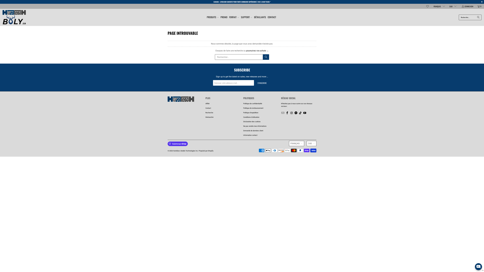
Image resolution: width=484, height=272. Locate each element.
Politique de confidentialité (252, 104)
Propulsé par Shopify (206, 151)
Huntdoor (176, 151)
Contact (208, 108)
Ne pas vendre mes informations (254, 126)
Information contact (250, 135)
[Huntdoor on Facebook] (287, 113)
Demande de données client (253, 131)
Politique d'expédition (250, 113)
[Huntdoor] (14, 17)
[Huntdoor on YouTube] (305, 113)
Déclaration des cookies (252, 122)
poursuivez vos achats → (257, 50)
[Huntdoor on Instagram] (292, 113)
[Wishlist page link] (427, 6)
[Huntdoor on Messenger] (296, 113)
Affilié (207, 104)
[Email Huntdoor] (283, 113)
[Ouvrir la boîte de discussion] (478, 266)
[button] (213, 17)
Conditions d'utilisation (251, 117)
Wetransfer (209, 117)
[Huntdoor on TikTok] (300, 113)
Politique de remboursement (253, 108)
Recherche (209, 113)
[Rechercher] (478, 17)
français (437, 6)
